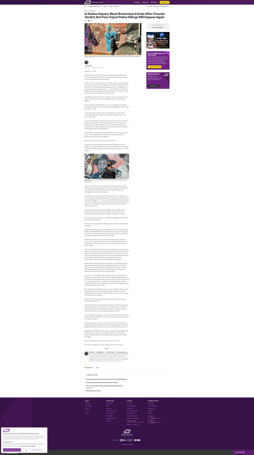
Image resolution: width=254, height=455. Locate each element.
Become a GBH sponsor (158, 27)
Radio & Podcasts (94, 6)
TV (85, 6)
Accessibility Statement (132, 410)
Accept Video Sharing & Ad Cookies (12, 450)
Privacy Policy (130, 408)
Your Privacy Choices (127, 444)
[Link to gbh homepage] (87, 2)
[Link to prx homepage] (137, 440)
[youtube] (152, 418)
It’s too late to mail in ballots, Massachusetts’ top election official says (102, 382)
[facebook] (157, 418)
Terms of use (130, 403)
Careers (87, 410)
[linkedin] (158, 418)
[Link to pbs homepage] (123, 440)
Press (86, 413)
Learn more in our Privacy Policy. (28, 446)
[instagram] (148, 418)
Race (97, 367)
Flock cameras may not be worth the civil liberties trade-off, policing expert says (104, 385)
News (105, 6)
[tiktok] (150, 418)
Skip (26, 450)
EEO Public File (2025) (132, 415)
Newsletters (150, 410)
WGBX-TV (135, 422)
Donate (165, 2)
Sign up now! (153, 86)
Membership (109, 408)
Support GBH (164, 6)
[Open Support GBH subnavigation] (169, 6)
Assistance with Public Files (133, 418)
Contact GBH (151, 403)
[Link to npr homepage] (130, 440)
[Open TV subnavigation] (86, 6)
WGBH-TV (129, 422)
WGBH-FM (129, 424)
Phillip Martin (89, 65)
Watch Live (145, 2)
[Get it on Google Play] (165, 47)
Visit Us (149, 413)
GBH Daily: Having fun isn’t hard (93, 390)
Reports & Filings (131, 413)
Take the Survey (154, 66)
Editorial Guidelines (131, 406)
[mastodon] (155, 422)
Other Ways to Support (111, 418)
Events (149, 6)
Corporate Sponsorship (111, 410)
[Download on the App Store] (158, 47)
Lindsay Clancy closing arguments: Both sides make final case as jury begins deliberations (106, 379)
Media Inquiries (151, 408)
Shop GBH (156, 6)
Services (87, 408)
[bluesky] (153, 418)
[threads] (155, 418)
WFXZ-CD (141, 422)
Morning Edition (89, 387)
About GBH (87, 403)
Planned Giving (109, 415)
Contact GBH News (152, 406)
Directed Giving (109, 413)
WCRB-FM (135, 424)
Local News (92, 11)
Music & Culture (114, 6)
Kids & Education (89, 406)
